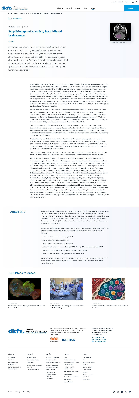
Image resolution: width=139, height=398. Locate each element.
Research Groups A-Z (32, 360)
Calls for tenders (87, 367)
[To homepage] (15, 8)
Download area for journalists (88, 376)
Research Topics (31, 357)
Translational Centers (33, 370)
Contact (120, 2)
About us (11, 354)
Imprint (10, 392)
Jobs (65, 357)
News (85, 354)
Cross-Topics (30, 362)
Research (30, 354)
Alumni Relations (68, 382)
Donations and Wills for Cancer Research (14, 368)
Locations (11, 360)
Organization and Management (13, 363)
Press (126, 2)
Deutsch (114, 2)
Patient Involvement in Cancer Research (52, 369)
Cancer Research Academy (71, 377)
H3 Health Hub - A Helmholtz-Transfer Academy (51, 374)
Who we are (11, 357)
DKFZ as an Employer (70, 360)
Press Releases (87, 357)
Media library (86, 379)
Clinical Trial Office (51, 360)
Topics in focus (87, 370)
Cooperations (49, 379)
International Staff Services (71, 372)
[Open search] (136, 2)
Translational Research (52, 365)
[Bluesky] (122, 392)
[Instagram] (114, 392)
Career (66, 354)
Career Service (68, 374)
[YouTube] (130, 392)
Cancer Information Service (53, 362)
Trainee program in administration (69, 368)
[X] (126, 392)
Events (85, 360)
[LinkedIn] (118, 392)
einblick (85, 372)
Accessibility (26, 392)
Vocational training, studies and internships (71, 363)
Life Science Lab (68, 379)
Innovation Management (52, 357)
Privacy (18, 392)
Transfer (48, 354)
